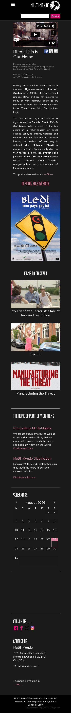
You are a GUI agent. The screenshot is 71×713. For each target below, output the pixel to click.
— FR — (48, 174)
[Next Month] (54, 502)
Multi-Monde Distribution (32, 458)
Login (40, 704)
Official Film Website (35, 184)
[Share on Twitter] (51, 51)
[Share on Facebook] (46, 51)
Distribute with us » (24, 477)
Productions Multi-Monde (32, 428)
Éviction (35, 354)
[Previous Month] (16, 502)
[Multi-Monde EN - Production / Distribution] (45, 6)
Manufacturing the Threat (35, 393)
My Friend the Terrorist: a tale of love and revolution (36, 313)
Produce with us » (23, 448)
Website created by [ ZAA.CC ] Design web (42, 707)
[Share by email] (56, 51)
